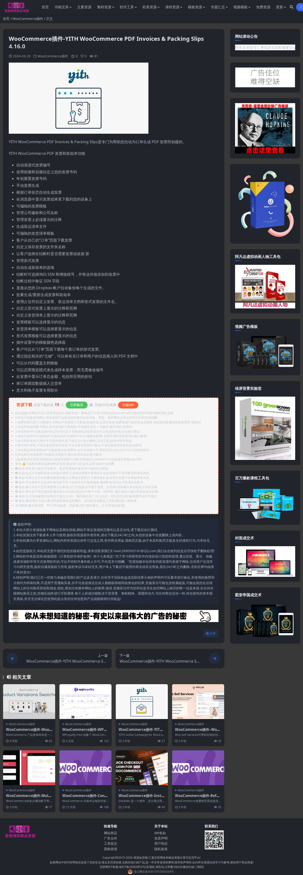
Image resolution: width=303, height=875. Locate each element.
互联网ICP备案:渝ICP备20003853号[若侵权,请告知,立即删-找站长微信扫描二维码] (152, 867)
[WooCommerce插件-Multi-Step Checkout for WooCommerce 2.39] (29, 767)
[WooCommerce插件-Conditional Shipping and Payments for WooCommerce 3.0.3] (85, 767)
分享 (212, 633)
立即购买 (76, 405)
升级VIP (128, 405)
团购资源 (110, 849)
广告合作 (110, 838)
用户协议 (161, 843)
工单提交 (110, 843)
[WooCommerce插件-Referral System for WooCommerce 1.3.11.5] (198, 767)
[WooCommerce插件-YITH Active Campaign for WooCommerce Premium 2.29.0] (142, 701)
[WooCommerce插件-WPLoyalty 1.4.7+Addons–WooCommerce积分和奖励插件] (85, 701)
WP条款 (160, 833)
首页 (6, 18)
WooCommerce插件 (28, 18)
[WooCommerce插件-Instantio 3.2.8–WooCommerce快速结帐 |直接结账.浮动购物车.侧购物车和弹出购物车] (142, 767)
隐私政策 (161, 849)
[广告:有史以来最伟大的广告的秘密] (113, 617)
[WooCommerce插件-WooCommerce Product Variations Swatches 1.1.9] (29, 701)
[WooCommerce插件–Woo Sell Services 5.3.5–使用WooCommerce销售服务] (198, 701)
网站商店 (110, 833)
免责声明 (161, 838)
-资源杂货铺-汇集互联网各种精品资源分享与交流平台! (167, 858)
